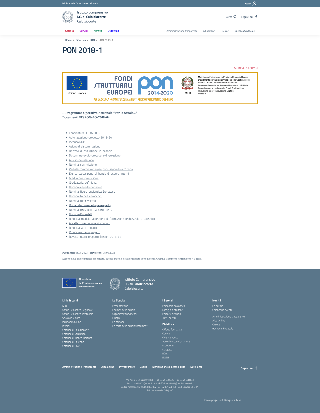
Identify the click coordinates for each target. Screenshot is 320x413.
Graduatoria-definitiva (82, 182)
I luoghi (116, 318)
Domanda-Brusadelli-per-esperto (89, 205)
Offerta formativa (172, 329)
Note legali (196, 367)
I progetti (167, 349)
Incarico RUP (77, 142)
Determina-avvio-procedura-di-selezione (94, 155)
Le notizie (217, 306)
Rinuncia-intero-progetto (84, 232)
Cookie (143, 367)
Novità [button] (98, 30)
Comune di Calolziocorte (75, 330)
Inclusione (168, 345)
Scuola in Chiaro (71, 318)
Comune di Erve (71, 346)
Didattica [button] (113, 30)
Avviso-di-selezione (81, 160)
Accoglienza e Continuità (176, 341)
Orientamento (170, 337)
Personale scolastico (173, 306)
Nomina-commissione (83, 164)
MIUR (65, 306)
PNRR (165, 357)
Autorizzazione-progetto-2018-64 (90, 137)
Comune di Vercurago (74, 334)
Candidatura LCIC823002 (84, 133)
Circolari (225, 31)
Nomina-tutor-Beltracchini (85, 196)
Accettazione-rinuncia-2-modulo (89, 223)
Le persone (118, 322)
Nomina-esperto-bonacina (85, 187)
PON (165, 353)
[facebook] (256, 16)
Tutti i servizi (169, 318)
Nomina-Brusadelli (80, 214)
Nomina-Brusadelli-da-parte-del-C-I (91, 209)
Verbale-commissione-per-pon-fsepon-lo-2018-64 (101, 169)
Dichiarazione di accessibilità (168, 367)
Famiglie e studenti (172, 310)
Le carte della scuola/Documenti (130, 326)
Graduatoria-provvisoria (83, 178)
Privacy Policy (127, 367)
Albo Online (209, 31)
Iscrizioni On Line (71, 322)
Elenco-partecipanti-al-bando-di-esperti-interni (99, 173)
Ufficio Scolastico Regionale (77, 310)
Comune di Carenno (73, 342)
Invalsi (66, 326)
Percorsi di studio (171, 314)
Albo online (107, 367)
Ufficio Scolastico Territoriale (77, 314)
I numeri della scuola (123, 310)
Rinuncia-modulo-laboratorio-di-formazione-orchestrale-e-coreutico (112, 218)
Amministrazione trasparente (182, 31)
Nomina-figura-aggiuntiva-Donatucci (92, 191)
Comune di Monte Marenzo (77, 338)
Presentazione (120, 306)
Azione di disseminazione (84, 146)
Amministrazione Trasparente (79, 367)
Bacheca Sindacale (245, 31)
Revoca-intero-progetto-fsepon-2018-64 (95, 236)
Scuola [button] (69, 30)
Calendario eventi (222, 310)
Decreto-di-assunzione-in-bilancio (90, 151)
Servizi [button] (84, 30)
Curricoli (166, 333)
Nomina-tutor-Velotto (82, 200)
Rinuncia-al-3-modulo (83, 227)
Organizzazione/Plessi (124, 314)
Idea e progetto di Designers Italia (222, 400)
